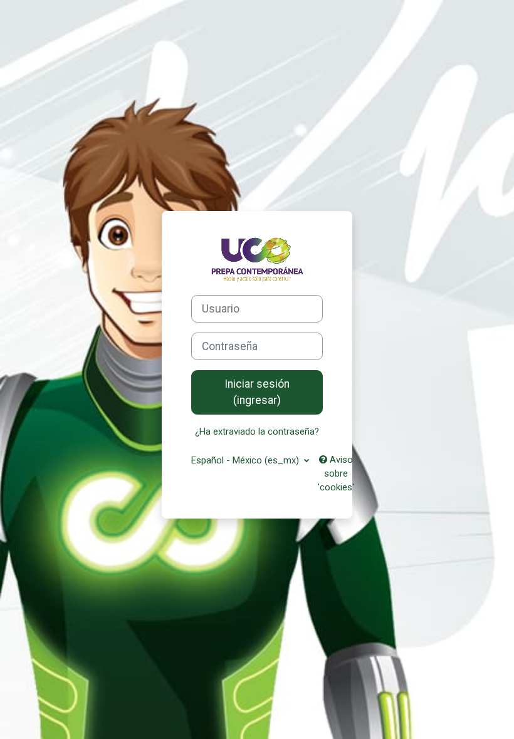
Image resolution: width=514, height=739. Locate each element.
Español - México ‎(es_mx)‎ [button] (246, 460)
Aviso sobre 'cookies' (336, 473)
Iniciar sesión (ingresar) (257, 392)
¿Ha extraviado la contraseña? (257, 431)
